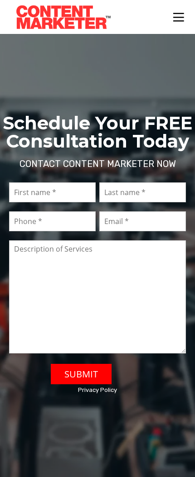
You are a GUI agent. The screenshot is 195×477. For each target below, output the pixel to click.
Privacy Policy (97, 389)
